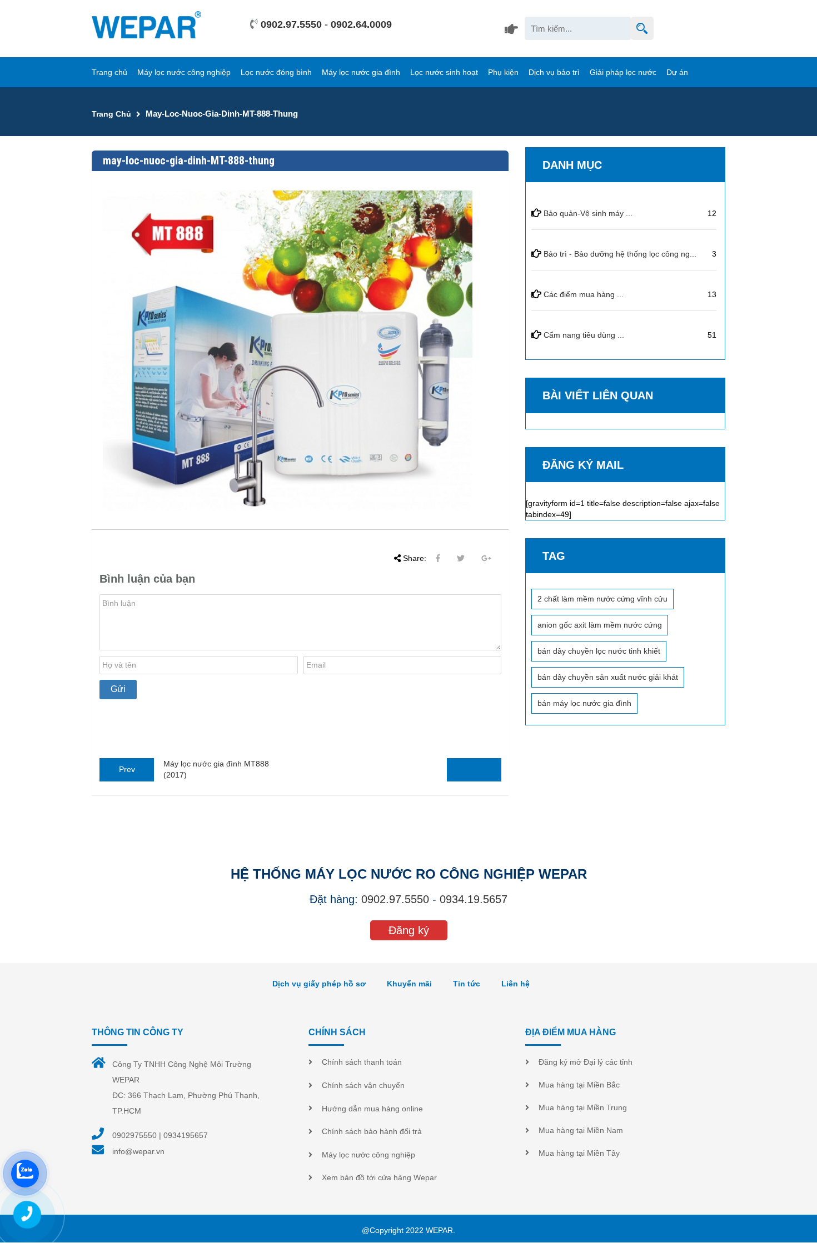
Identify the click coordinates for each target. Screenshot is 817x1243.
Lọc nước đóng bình (276, 72)
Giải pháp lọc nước (623, 72)
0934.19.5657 (473, 899)
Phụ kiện (503, 72)
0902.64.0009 (361, 24)
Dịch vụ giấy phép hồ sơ (319, 983)
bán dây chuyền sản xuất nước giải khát (607, 677)
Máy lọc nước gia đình (361, 72)
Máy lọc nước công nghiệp (184, 72)
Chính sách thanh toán (362, 1061)
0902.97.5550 (291, 24)
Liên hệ (515, 983)
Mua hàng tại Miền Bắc (579, 1084)
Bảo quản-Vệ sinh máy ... (588, 213)
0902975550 (134, 1135)
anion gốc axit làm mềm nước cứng (599, 624)
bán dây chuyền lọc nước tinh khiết (598, 650)
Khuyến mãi (409, 983)
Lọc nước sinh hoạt (444, 72)
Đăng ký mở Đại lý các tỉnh (585, 1061)
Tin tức (466, 983)
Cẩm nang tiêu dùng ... (584, 334)
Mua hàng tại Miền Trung (583, 1107)
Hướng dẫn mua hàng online (372, 1108)
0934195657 (185, 1135)
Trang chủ (109, 72)
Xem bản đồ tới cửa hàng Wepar (379, 1177)
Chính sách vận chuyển (363, 1085)
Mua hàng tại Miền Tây (579, 1153)
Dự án (677, 72)
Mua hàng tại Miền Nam (581, 1130)
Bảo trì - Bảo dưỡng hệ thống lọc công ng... (620, 253)
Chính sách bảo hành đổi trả (372, 1131)
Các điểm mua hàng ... (584, 294)
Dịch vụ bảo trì (554, 72)
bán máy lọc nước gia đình (584, 703)
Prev (127, 769)
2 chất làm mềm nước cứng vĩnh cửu (602, 598)
